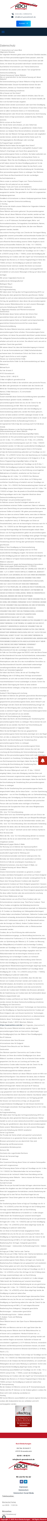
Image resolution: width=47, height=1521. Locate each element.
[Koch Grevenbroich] (23, 5)
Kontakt (22, 23)
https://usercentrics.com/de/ (11, 1025)
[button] (4, 1517)
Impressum (23, 1487)
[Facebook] (21, 1481)
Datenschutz (24, 1490)
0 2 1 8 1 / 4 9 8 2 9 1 (24, 14)
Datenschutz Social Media (23, 1493)
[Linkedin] (25, 1481)
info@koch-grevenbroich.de (25, 17)
